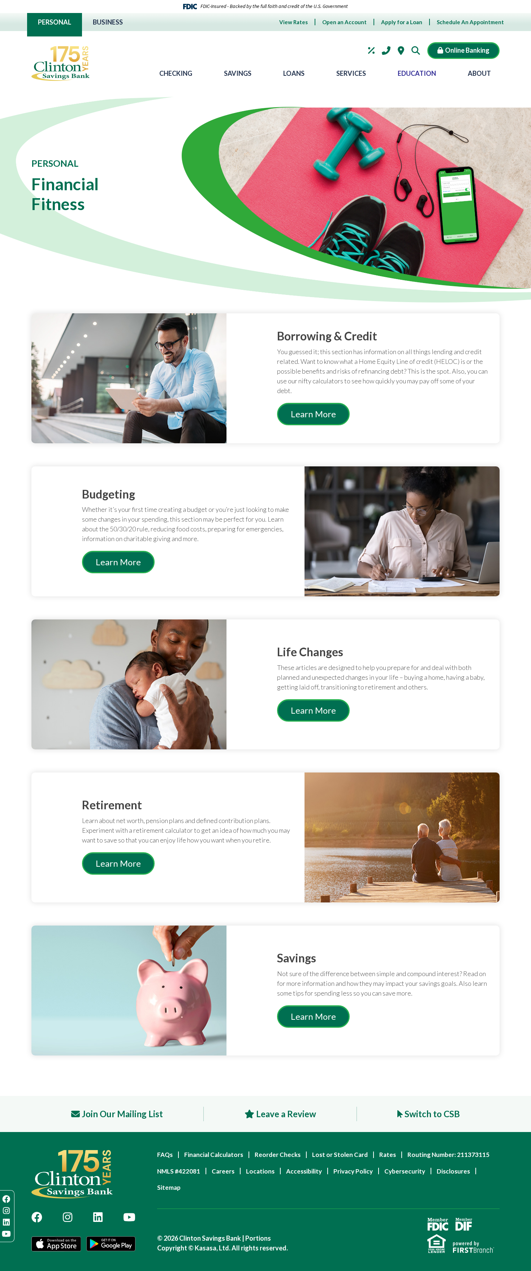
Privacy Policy (353, 1171)
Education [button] (417, 73)
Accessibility (304, 1171)
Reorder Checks (278, 1154)
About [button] (479, 73)
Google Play (111, 1244)
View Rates (293, 22)
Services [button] (351, 73)
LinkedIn (98, 1217)
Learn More (313, 414)
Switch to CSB (432, 1114)
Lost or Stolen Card (340, 1154)
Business (108, 22)
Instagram (67, 1217)
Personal (54, 22)
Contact (386, 50)
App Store (56, 1244)
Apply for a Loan (401, 22)
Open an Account (344, 22)
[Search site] (417, 50)
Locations (401, 50)
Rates (371, 50)
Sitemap (169, 1187)
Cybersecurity (404, 1171)
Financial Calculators (213, 1154)
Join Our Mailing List (122, 1114)
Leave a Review (286, 1114)
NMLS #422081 (178, 1171)
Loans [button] (294, 73)
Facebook (36, 1217)
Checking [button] (175, 73)
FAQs (165, 1154)
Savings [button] (237, 73)
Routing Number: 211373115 (448, 1154)
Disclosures (453, 1171)
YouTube (129, 1217)
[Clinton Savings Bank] (60, 63)
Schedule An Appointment (470, 22)
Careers (223, 1171)
